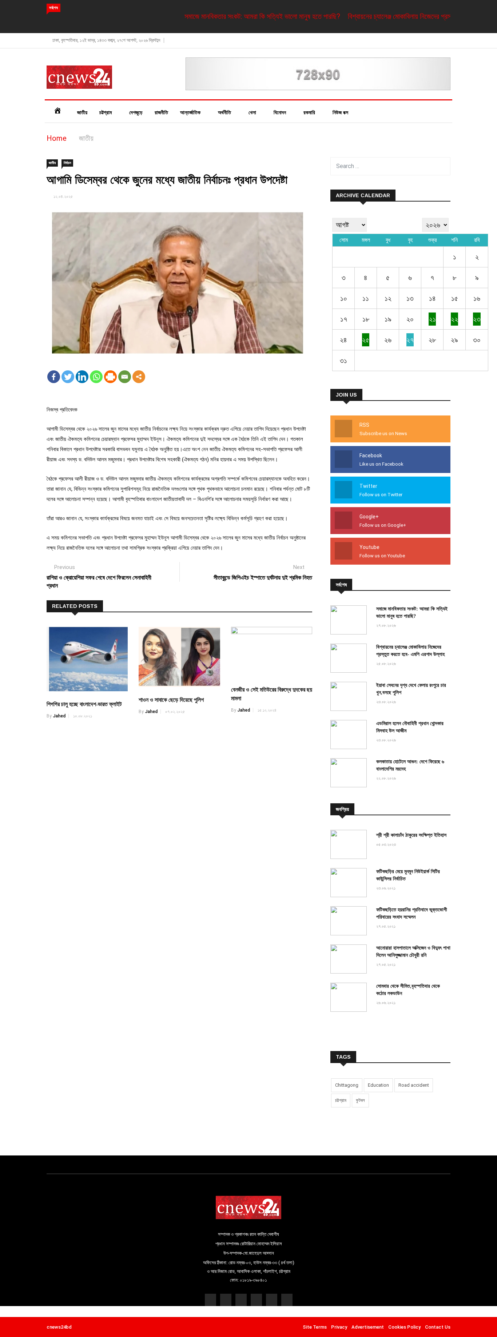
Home (57, 138)
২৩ (477, 319)
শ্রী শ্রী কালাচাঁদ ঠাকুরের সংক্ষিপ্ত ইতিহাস (411, 835)
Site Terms (315, 1327)
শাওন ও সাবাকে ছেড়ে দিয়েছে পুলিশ (171, 700)
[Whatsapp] (96, 376)
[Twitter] (67, 376)
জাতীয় (82, 112)
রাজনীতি (161, 112)
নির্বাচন (67, 163)
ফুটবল (360, 1100)
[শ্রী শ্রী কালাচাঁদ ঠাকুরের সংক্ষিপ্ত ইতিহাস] (350, 845)
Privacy (339, 1327)
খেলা (253, 112)
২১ (432, 319)
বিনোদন (280, 112)
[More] (138, 376)
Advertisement (367, 1327)
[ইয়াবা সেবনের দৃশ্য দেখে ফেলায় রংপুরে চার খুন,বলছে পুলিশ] (350, 697)
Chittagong (346, 1085)
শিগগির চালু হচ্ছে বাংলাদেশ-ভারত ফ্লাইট (84, 704)
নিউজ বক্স (341, 112)
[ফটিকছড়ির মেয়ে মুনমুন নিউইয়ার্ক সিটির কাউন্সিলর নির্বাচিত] (350, 883)
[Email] (124, 376)
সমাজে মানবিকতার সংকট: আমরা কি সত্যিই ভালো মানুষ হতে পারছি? (240, 16)
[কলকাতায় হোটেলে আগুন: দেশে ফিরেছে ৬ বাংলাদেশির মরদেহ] (350, 773)
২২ (454, 319)
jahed (59, 716)
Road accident (413, 1085)
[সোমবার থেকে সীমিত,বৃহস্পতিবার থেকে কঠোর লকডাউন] (350, 998)
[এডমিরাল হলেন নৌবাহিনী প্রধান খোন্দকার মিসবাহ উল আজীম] (350, 735)
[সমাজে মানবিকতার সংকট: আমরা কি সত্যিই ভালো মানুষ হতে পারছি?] (350, 620)
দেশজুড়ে (136, 112)
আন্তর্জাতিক (191, 112)
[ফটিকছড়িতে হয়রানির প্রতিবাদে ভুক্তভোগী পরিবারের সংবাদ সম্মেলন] (350, 921)
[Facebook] (53, 376)
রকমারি (310, 112)
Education (378, 1085)
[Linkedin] (82, 376)
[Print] (110, 376)
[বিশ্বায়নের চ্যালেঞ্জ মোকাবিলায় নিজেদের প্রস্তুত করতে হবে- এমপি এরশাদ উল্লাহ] (350, 659)
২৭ (410, 339)
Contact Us (437, 1327)
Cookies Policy (404, 1327)
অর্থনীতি (225, 112)
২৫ (365, 339)
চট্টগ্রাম (106, 112)
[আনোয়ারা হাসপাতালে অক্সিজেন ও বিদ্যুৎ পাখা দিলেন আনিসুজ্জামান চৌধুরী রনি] (350, 959)
